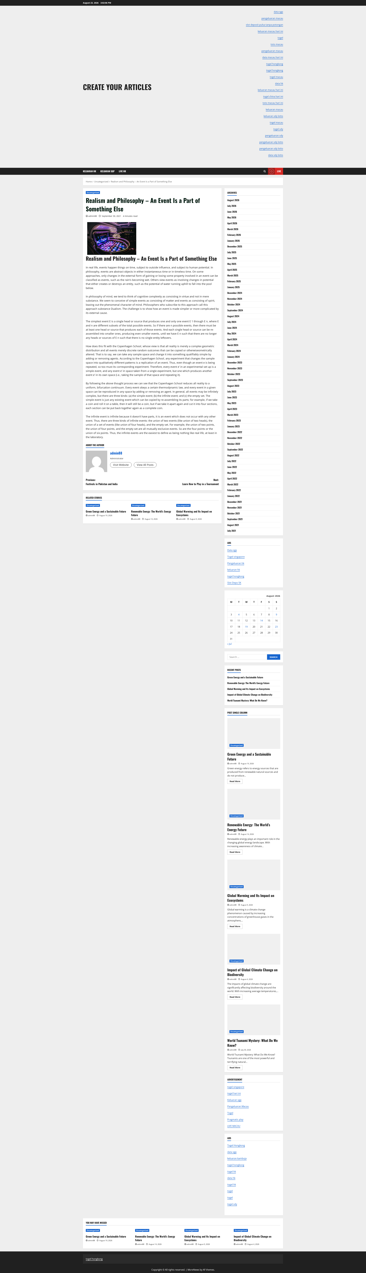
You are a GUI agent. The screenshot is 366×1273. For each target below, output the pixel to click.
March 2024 (232, 345)
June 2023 (232, 397)
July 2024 (231, 322)
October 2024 (233, 304)
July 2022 (231, 461)
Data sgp (232, 550)
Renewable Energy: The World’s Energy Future (151, 513)
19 (246, 626)
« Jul (229, 643)
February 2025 (234, 281)
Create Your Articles (117, 86)
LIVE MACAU (233, 1126)
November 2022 (234, 438)
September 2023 (235, 380)
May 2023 (231, 403)
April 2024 (232, 339)
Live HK (122, 171)
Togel (230, 1113)
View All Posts (145, 464)
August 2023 (233, 385)
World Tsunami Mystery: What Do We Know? (247, 700)
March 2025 (232, 275)
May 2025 (231, 264)
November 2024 (234, 298)
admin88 (92, 216)
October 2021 (233, 513)
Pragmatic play (235, 1119)
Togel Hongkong (236, 1145)
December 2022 (234, 432)
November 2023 (234, 368)
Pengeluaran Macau (238, 1106)
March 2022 (232, 484)
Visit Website (121, 464)
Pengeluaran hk (235, 563)
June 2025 (232, 258)
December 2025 (234, 246)
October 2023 (233, 374)
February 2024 (234, 351)
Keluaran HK (89, 171)
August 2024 (233, 316)
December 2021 (234, 502)
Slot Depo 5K (234, 582)
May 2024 (231, 333)
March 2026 (232, 229)
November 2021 (234, 507)
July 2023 (231, 391)
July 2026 (231, 206)
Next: (200, 482)
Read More (236, 782)
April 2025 (232, 269)
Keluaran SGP (107, 171)
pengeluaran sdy (274, 135)
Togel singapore (236, 556)
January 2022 (233, 496)
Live (279, 171)
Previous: (102, 482)
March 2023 (232, 414)
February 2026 (234, 235)
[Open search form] (265, 171)
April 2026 (232, 223)
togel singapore (235, 1086)
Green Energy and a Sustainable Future (106, 511)
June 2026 (232, 211)
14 (261, 620)
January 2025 (233, 287)
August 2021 (233, 525)
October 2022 (233, 443)
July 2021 (231, 530)
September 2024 (235, 310)
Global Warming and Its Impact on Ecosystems (194, 513)
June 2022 (232, 467)
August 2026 (233, 200)
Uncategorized (93, 192)
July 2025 (231, 252)
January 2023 (233, 426)
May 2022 (231, 472)
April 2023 (232, 409)
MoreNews (193, 1269)
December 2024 (234, 293)
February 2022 (234, 490)
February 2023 (234, 420)
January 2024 (233, 356)
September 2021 (235, 519)
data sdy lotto (275, 155)
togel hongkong (235, 576)
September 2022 (235, 449)
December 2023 (234, 362)
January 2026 (233, 240)
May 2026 (231, 217)
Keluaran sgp (234, 1099)
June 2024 (232, 327)
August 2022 (233, 455)
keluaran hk (233, 569)
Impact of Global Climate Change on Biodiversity (249, 694)
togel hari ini (234, 1093)
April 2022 (232, 478)
